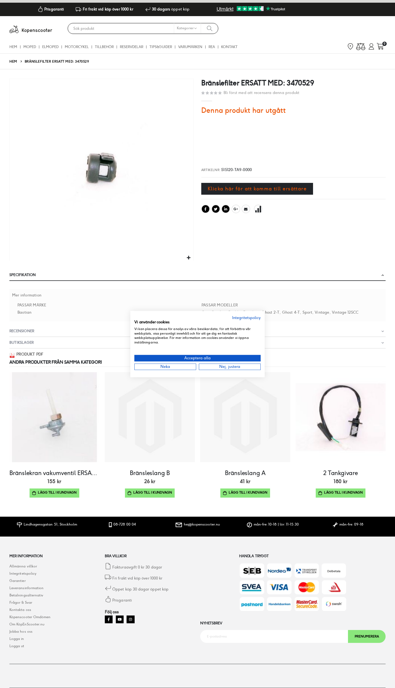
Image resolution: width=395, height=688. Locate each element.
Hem (13, 61)
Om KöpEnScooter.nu (26, 624)
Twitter (215, 209)
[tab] (197, 275)
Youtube (120, 619)
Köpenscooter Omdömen (30, 617)
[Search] (209, 28)
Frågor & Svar (20, 602)
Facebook (205, 209)
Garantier (17, 580)
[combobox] (143, 28)
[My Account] (371, 46)
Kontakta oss (20, 609)
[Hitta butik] (350, 47)
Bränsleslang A (245, 473)
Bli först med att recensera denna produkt (261, 92)
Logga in (16, 638)
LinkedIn (225, 209)
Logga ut (16, 646)
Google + (236, 209)
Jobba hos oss (21, 631)
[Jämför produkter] (360, 47)
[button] (188, 258)
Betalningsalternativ (26, 595)
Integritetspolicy (22, 573)
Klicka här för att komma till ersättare (257, 189)
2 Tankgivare (340, 473)
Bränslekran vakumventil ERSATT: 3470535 (54, 473)
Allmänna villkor (23, 566)
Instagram (130, 619)
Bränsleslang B (150, 473)
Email (246, 209)
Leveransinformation (26, 588)
